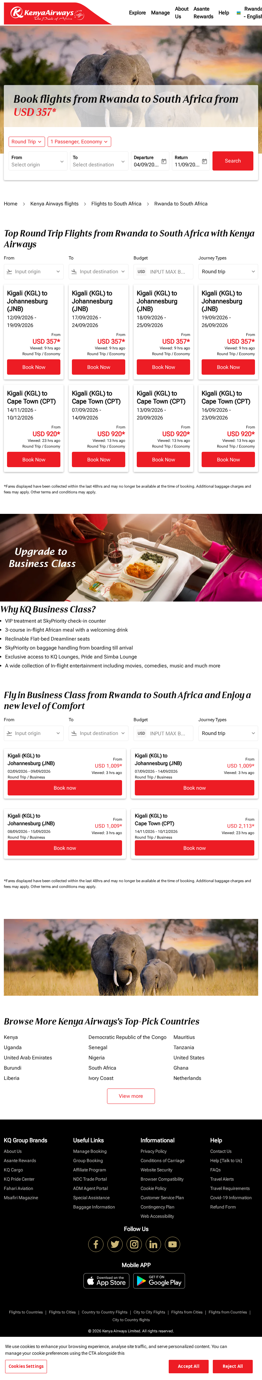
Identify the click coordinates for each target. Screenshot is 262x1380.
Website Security (156, 1169)
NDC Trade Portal (90, 1179)
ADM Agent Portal (90, 1188)
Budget (141, 257)
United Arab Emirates (28, 1058)
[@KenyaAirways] (115, 1244)
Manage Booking (90, 1151)
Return (181, 157)
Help (224, 13)
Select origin (26, 165)
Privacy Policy (153, 1151)
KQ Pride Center (19, 1179)
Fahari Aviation (18, 1188)
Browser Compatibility (162, 1179)
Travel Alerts (222, 1179)
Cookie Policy (153, 1188)
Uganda (13, 1047)
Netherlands (187, 1078)
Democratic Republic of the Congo (127, 1037)
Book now (65, 788)
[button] (79, 142)
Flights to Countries (26, 1312)
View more (131, 1096)
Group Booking (88, 1160)
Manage (160, 13)
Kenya (11, 1037)
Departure (143, 157)
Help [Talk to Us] (226, 1160)
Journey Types (212, 257)
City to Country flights (131, 1320)
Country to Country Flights (104, 1312)
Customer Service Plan (162, 1197)
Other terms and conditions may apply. (63, 492)
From (17, 157)
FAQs (215, 1169)
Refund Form (223, 1206)
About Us (182, 13)
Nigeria (97, 1058)
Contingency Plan (157, 1206)
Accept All (188, 1366)
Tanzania (183, 1047)
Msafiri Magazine (21, 1197)
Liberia (11, 1078)
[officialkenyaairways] (134, 1244)
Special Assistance (91, 1197)
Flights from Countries (228, 1312)
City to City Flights (149, 1312)
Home (11, 204)
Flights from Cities (187, 1312)
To (75, 157)
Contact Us (221, 1151)
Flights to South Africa (116, 204)
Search (233, 161)
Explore (137, 13)
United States (188, 1058)
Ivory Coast (101, 1078)
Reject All (233, 1366)
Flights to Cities (62, 1312)
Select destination (93, 165)
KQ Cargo (13, 1169)
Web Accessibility (157, 1216)
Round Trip (24, 142)
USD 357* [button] (34, 112)
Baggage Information (94, 1206)
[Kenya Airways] (96, 1244)
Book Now (33, 367)
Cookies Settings (26, 1366)
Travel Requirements (230, 1188)
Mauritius (184, 1037)
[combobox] (36, 271)
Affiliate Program (89, 1169)
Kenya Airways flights (54, 204)
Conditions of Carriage (162, 1160)
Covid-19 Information (231, 1197)
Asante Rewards (203, 13)
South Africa (102, 1068)
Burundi (12, 1068)
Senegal (98, 1047)
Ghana (181, 1068)
